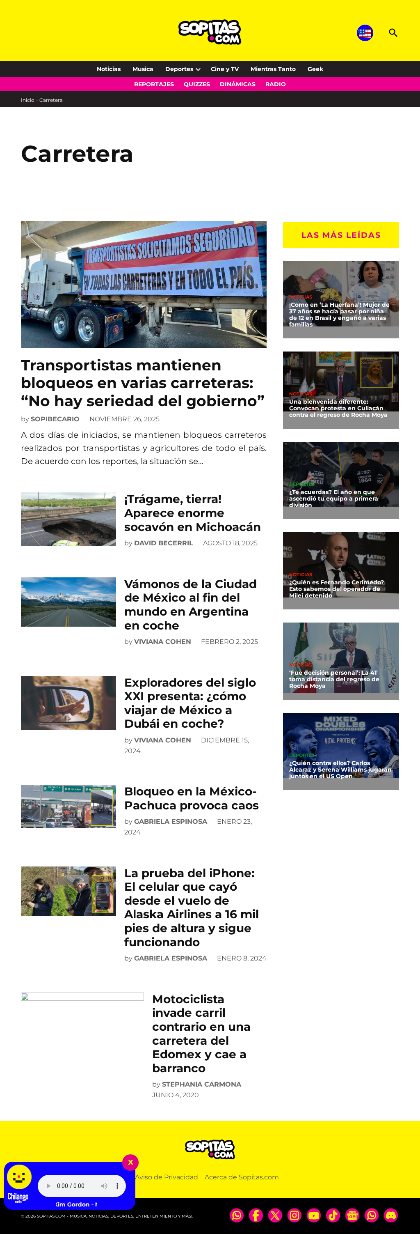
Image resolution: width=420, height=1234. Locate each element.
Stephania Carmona (201, 1084)
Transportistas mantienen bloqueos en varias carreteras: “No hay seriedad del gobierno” (143, 382)
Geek (315, 69)
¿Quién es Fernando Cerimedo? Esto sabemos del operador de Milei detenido (336, 589)
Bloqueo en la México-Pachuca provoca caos (191, 798)
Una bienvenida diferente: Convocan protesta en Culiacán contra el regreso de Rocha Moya (338, 408)
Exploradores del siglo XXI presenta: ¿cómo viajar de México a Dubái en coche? (190, 703)
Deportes (179, 69)
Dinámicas (238, 84)
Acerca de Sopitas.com (242, 1177)
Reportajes (154, 84)
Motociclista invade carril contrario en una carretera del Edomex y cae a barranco (201, 1033)
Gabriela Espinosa (170, 821)
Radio (275, 84)
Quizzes (197, 84)
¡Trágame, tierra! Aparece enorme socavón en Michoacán (192, 512)
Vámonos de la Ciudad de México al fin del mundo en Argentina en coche (190, 604)
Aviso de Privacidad (166, 1177)
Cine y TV (225, 69)
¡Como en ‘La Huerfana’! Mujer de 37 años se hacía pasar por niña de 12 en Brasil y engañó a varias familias (339, 314)
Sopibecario (55, 419)
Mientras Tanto (273, 69)
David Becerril (163, 543)
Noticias (109, 69)
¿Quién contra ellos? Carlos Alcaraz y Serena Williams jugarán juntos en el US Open (340, 769)
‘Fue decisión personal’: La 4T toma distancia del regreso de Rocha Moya (334, 679)
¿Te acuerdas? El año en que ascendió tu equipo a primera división (333, 498)
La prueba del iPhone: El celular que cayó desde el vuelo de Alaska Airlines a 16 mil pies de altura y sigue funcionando (191, 907)
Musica (142, 69)
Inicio (27, 100)
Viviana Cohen (162, 642)
